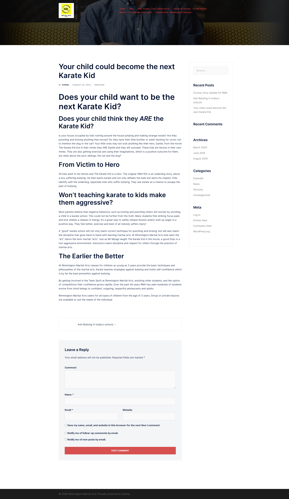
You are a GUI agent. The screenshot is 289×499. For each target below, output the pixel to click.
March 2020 (200, 147)
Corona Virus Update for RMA (210, 92)
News (196, 183)
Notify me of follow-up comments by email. (92, 433)
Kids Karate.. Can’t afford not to (153, 8)
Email (69, 409)
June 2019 (199, 152)
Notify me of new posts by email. (86, 439)
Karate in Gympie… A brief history (190, 8)
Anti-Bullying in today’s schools (95, 324)
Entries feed (200, 220)
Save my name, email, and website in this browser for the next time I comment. (113, 425)
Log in (196, 214)
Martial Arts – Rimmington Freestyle (173, 12)
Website (127, 409)
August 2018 (200, 158)
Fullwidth (198, 178)
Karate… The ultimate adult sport (136, 12)
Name (69, 394)
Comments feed (202, 225)
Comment (70, 367)
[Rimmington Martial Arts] (66, 10)
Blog (131, 8)
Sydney (126, 493)
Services (99, 85)
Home (122, 8)
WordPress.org (201, 231)
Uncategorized (201, 195)
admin (65, 85)
